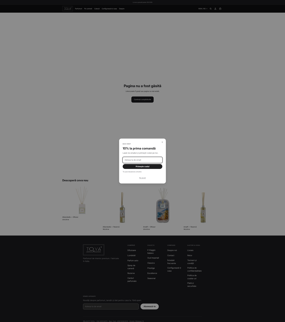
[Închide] (162, 142)
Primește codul (142, 166)
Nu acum (142, 178)
